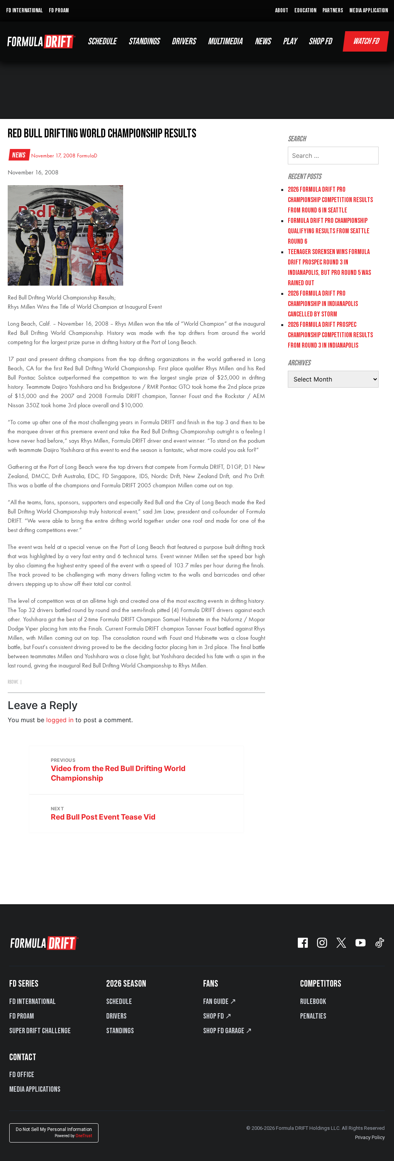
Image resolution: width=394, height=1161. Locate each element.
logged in (59, 720)
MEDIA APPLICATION (368, 10)
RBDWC (13, 682)
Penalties (313, 1016)
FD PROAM (59, 10)
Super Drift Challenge (40, 1031)
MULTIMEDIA (225, 41)
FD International (32, 1001)
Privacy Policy (370, 1137)
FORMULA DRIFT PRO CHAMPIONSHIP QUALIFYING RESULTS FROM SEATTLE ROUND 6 (328, 231)
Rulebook (313, 1001)
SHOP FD (320, 41)
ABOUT (281, 10)
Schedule (119, 1001)
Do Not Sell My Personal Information (54, 1132)
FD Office (21, 1074)
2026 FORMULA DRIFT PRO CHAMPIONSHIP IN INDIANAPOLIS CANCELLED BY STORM (323, 303)
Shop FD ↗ (217, 1016)
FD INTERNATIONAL (24, 10)
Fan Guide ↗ (219, 1001)
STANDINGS (144, 41)
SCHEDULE (102, 41)
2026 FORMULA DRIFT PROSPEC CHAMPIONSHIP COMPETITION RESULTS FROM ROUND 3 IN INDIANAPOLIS (330, 335)
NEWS (262, 41)
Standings (120, 1031)
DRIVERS (183, 41)
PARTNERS (332, 10)
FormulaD (87, 156)
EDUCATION (305, 10)
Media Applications (34, 1089)
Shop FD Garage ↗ (227, 1031)
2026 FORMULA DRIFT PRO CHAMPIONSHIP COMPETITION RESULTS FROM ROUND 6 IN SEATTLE (330, 200)
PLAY (289, 41)
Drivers (116, 1016)
